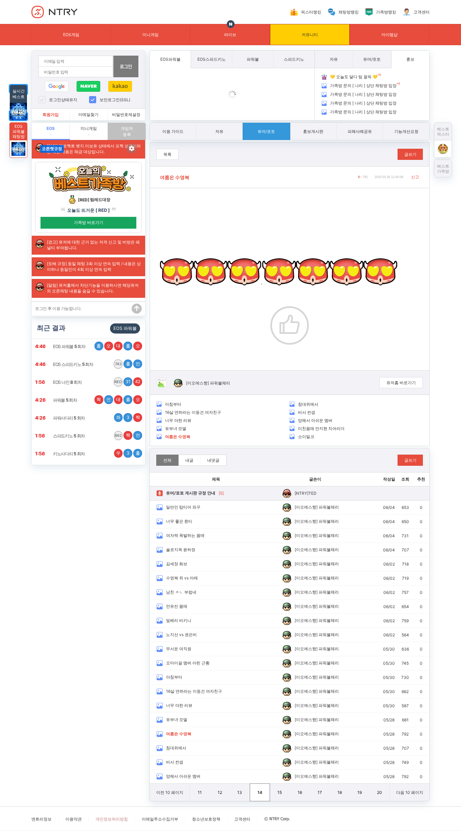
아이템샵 (389, 34)
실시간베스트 (18, 93)
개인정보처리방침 (112, 819)
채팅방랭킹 (348, 12)
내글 (189, 460)
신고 (415, 176)
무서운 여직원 (178, 648)
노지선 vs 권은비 (181, 634)
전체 (167, 460)
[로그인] (125, 66)
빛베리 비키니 (178, 620)
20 (379, 792)
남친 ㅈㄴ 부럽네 (181, 592)
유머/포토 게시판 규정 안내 (190, 492)
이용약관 (73, 819)
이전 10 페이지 (169, 792)
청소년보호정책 (206, 819)
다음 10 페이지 (409, 792)
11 (200, 792)
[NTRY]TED (306, 493)
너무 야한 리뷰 (178, 420)
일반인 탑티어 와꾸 (183, 507)
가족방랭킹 (386, 12)
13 (239, 792)
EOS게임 (71, 34)
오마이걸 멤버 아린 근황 (188, 662)
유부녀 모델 (175, 428)
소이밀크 (306, 436)
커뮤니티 (310, 34)
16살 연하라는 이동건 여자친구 (193, 412)
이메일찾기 (88, 114)
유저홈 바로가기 (401, 382)
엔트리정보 (41, 819)
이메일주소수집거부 (160, 819)
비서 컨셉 (306, 412)
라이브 (230, 34)
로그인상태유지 (63, 99)
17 (320, 792)
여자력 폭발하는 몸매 (185, 535)
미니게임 (150, 34)
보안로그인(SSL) (115, 99)
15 (279, 792)
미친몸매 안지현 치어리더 (321, 428)
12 (220, 792)
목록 (167, 154)
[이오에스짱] (197, 382)
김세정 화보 (176, 563)
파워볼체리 (220, 382)
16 (300, 792)
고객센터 (421, 12)
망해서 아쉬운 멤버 (315, 420)
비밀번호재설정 (126, 114)
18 (339, 792)
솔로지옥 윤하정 (180, 549)
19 (359, 792)
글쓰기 (410, 154)
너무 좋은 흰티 (179, 521)
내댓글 (213, 460)
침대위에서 (308, 404)
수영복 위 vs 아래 (182, 577)
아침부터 (173, 404)
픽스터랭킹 (311, 12)
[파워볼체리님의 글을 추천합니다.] (289, 325)
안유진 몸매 (176, 606)
